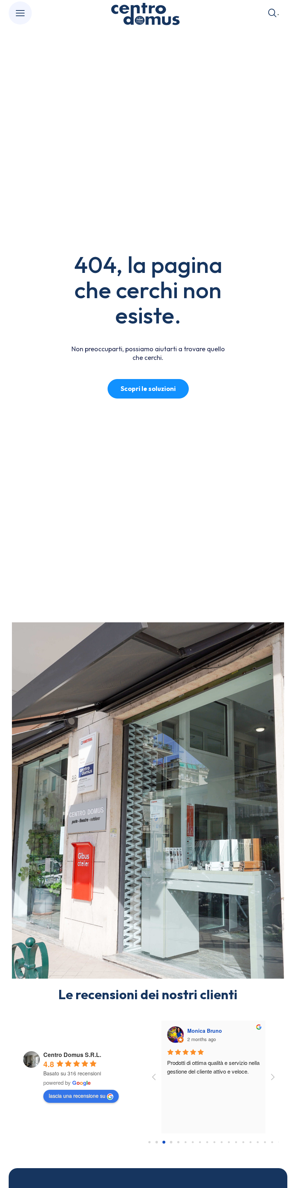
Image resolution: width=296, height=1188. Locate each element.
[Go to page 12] (236, 1142)
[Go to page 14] (250, 1142)
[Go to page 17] (272, 1142)
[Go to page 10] (221, 1142)
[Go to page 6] (192, 1142)
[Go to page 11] (229, 1142)
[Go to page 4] (178, 1142)
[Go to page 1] (157, 1142)
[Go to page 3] (171, 1142)
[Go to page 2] (164, 1142)
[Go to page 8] (207, 1142)
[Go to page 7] (200, 1142)
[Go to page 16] (265, 1142)
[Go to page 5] (185, 1142)
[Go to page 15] (257, 1142)
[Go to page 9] (214, 1142)
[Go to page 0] (149, 1142)
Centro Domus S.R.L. (72, 1054)
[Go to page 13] (243, 1142)
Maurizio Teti (203, 1030)
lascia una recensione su (77, 1095)
